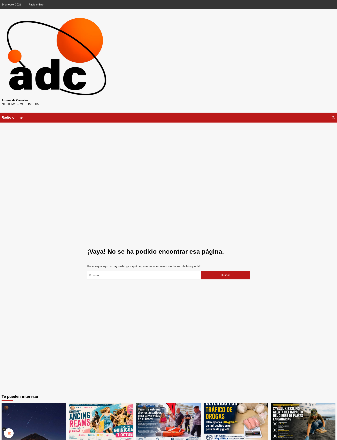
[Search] (333, 117)
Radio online (36, 4)
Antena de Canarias (15, 100)
